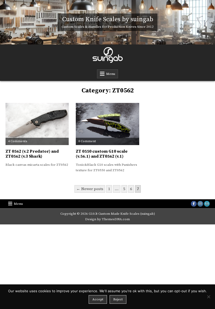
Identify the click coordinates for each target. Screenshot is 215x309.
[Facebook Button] (194, 204)
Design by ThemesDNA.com (107, 219)
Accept (97, 299)
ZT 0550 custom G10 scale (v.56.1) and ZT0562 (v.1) (101, 154)
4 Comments (17, 141)
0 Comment (87, 141)
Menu (110, 74)
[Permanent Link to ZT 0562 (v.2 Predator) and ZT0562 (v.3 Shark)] (37, 124)
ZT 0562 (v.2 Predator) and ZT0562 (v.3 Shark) (32, 154)
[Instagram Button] (200, 204)
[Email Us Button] (207, 204)
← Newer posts (89, 188)
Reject (118, 299)
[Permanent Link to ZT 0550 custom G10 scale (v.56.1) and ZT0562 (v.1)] (107, 124)
